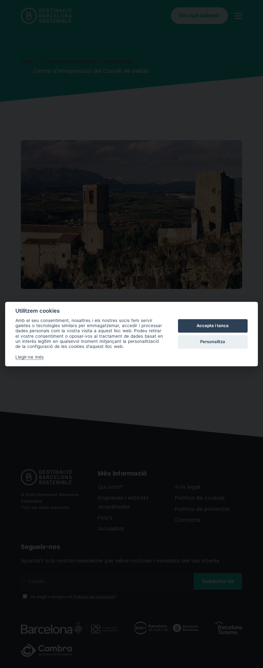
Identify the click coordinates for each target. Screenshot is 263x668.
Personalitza (212, 341)
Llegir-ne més (29, 356)
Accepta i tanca (213, 325)
